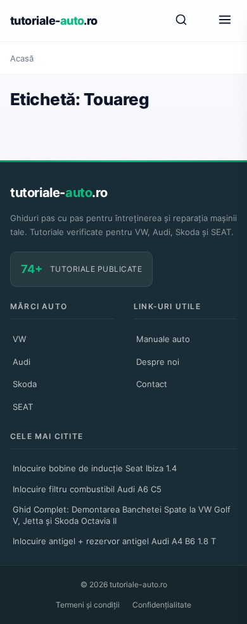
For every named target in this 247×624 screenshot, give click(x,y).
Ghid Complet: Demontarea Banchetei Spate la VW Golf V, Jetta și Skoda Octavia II (122, 515)
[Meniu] (225, 21)
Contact (151, 384)
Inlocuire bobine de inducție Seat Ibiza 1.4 (95, 468)
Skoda (25, 384)
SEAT (23, 407)
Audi (21, 362)
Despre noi (157, 362)
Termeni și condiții (88, 604)
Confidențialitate (161, 604)
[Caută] (181, 20)
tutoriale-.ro (54, 20)
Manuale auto (163, 339)
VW (19, 339)
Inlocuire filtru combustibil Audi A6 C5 (87, 489)
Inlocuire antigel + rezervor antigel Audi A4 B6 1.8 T (114, 541)
